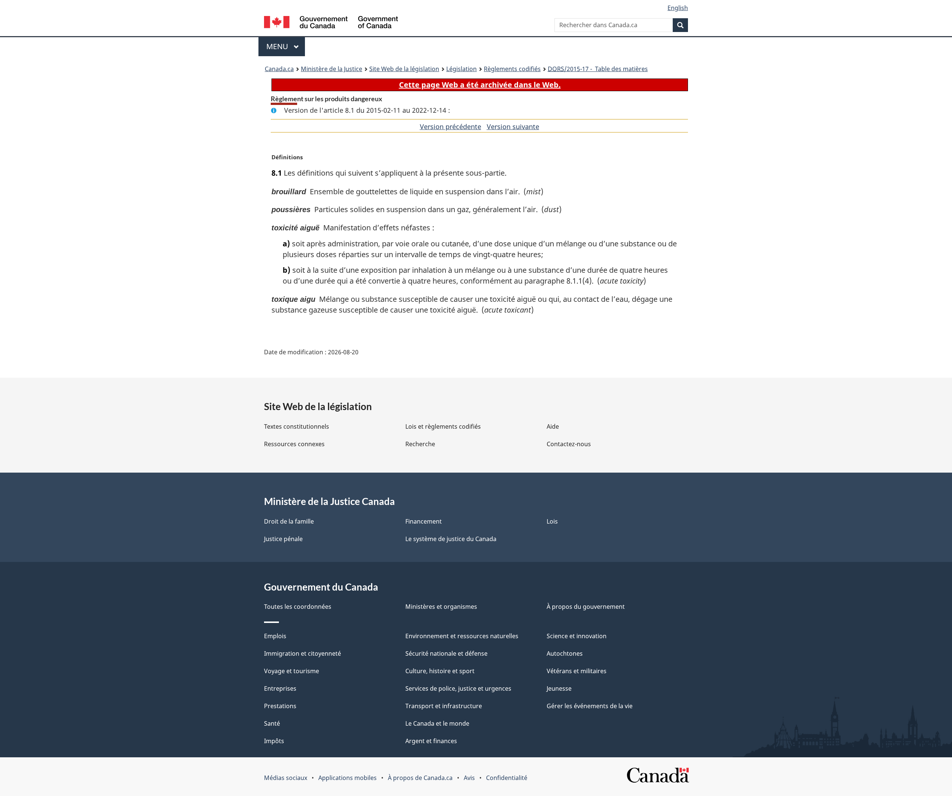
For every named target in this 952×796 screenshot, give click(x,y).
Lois (552, 521)
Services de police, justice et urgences (458, 688)
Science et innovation (577, 636)
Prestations (280, 706)
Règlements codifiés (512, 69)
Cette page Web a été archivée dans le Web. (480, 85)
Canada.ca (279, 69)
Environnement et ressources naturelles (461, 636)
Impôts (274, 741)
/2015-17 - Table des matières (598, 69)
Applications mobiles (347, 778)
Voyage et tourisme (291, 671)
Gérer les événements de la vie (590, 706)
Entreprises (280, 688)
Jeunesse (559, 688)
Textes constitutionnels (296, 426)
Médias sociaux (285, 778)
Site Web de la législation (404, 69)
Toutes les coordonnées (297, 606)
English (678, 8)
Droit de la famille (289, 521)
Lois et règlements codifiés (443, 426)
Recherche (420, 444)
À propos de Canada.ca (420, 778)
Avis (469, 778)
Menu (285, 46)
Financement (423, 521)
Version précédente (450, 126)
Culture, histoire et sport (440, 671)
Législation (461, 69)
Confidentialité (506, 778)
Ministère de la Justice (331, 69)
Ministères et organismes (441, 606)
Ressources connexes (294, 444)
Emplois (275, 636)
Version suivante (513, 126)
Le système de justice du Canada (450, 539)
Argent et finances (431, 741)
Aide (553, 426)
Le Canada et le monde (437, 723)
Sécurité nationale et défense (446, 653)
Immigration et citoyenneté (302, 653)
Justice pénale (283, 539)
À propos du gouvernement (586, 606)
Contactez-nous (569, 444)
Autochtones (565, 653)
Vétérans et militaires (577, 671)
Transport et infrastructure (443, 706)
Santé (272, 723)
